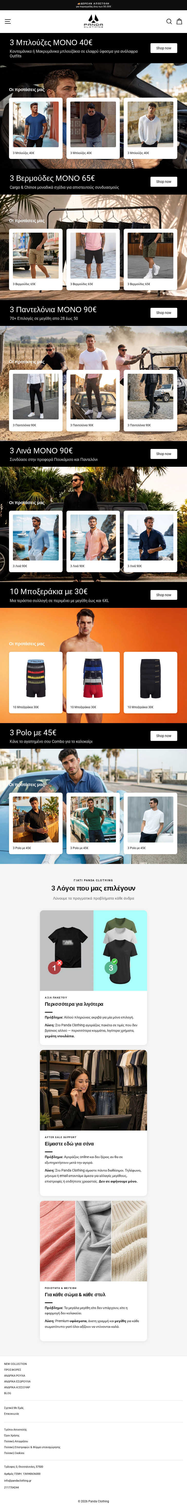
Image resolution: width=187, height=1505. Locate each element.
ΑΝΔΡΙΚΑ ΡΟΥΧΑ (14, 1375)
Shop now (163, 48)
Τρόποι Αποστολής (15, 1429)
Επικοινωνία (11, 1413)
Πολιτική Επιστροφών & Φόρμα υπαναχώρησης (32, 1447)
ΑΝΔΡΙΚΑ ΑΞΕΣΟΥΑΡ (17, 1387)
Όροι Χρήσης (11, 1435)
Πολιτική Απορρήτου (16, 1441)
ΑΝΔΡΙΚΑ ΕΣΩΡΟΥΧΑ (17, 1381)
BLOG (7, 1393)
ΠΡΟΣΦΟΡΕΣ (12, 1369)
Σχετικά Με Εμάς (14, 1408)
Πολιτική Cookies (14, 1453)
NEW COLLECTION (15, 1364)
